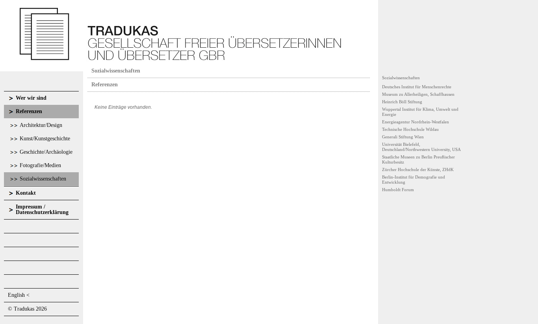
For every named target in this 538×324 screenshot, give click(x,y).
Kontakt (26, 193)
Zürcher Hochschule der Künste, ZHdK (418, 169)
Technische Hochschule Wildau (410, 129)
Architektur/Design (41, 125)
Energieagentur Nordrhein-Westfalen (415, 121)
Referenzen (29, 111)
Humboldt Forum (398, 189)
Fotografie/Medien (40, 165)
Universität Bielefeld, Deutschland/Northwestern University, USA (421, 147)
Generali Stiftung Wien (403, 136)
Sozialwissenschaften (43, 179)
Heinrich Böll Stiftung (402, 101)
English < (19, 295)
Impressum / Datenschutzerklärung (42, 209)
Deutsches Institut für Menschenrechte (416, 86)
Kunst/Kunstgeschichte (45, 139)
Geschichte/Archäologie (46, 152)
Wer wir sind (31, 98)
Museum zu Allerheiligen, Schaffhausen (418, 94)
